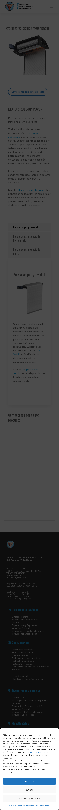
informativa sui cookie (35, 752)
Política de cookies (16, 805)
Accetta (29, 781)
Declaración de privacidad (37, 805)
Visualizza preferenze (29, 798)
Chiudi (29, 790)
